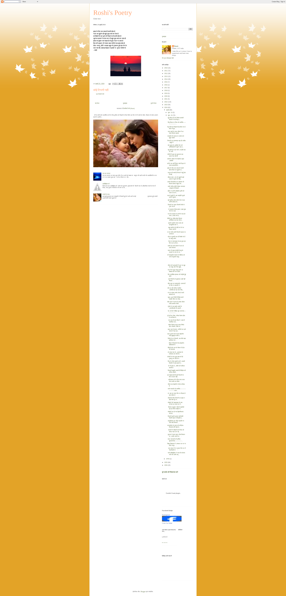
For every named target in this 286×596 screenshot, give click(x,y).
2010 (166, 68)
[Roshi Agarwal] (172, 521)
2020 (166, 96)
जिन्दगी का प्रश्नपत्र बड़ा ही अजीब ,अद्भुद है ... (176, 141)
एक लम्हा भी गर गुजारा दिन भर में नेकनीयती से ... (176, 449)
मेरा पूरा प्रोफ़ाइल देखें (167, 58)
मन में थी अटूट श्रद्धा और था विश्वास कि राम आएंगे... (175, 270)
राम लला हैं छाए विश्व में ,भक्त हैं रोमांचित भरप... (176, 321)
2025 (166, 462)
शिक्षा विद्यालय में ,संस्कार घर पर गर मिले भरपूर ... (176, 444)
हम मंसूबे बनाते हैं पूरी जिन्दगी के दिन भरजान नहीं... (175, 376)
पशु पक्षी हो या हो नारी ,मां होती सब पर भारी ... (176, 150)
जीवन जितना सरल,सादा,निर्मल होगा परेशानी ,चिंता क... (175, 325)
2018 (166, 90)
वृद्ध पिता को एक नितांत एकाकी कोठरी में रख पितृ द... (175, 118)
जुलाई (168, 110)
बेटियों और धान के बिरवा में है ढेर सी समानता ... (176, 348)
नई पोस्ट (97, 103)
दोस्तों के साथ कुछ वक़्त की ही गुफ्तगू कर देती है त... (175, 357)
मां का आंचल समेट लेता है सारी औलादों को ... (175, 293)
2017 (166, 88)
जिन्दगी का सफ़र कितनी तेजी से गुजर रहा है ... (175, 205)
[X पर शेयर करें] (118, 84)
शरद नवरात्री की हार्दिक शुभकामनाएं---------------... (175, 440)
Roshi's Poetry (112, 12)
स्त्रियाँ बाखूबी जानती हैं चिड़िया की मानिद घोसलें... (176, 371)
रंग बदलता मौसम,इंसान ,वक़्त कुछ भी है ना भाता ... (176, 210)
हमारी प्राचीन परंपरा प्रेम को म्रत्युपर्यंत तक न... (175, 224)
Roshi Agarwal (166, 515)
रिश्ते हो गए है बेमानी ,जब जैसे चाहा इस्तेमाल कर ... (176, 339)
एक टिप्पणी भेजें (100, 94)
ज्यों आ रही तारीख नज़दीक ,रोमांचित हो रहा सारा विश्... (175, 289)
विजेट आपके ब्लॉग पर (164, 542)
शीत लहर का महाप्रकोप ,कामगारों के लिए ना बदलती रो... (176, 284)
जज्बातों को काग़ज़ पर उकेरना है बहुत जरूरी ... (175, 137)
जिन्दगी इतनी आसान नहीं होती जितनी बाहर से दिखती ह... (175, 417)
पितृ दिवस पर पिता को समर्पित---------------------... (176, 123)
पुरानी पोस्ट (153, 103)
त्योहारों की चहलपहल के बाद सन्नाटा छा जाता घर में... (174, 403)
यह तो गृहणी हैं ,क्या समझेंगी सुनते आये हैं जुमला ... (176, 196)
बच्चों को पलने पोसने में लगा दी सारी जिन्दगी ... (175, 246)
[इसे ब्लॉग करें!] (115, 84)
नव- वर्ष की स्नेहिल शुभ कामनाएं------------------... (176, 312)
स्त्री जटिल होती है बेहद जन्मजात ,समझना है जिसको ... (176, 187)
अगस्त (168, 459)
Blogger (143, 591)
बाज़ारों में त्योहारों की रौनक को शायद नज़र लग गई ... (175, 430)
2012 (166, 73)
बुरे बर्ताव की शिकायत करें (170, 472)
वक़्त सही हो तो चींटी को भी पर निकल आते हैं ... (175, 228)
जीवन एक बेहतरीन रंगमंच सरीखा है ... (176, 385)
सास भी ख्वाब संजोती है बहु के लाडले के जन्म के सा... (175, 251)
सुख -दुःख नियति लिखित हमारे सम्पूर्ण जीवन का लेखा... (175, 298)
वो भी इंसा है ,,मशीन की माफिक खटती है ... (176, 366)
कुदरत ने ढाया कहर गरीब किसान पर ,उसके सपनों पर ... (176, 435)
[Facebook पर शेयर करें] (120, 84)
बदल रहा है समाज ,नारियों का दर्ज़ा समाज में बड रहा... (176, 330)
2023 (166, 104)
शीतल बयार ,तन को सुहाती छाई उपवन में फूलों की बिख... (175, 178)
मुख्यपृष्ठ (125, 103)
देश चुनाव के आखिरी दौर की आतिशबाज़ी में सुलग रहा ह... (175, 146)
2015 (166, 82)
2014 (166, 79)
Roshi (176, 46)
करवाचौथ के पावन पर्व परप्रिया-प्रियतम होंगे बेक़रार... (175, 426)
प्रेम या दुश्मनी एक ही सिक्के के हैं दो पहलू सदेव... (176, 237)
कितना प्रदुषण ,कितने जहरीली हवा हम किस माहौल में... (175, 408)
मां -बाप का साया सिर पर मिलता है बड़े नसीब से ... (176, 394)
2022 (166, 102)
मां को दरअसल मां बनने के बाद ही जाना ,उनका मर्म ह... (176, 214)
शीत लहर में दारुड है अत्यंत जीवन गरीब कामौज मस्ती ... (176, 302)
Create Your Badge (167, 523)
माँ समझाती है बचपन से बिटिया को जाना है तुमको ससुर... (176, 256)
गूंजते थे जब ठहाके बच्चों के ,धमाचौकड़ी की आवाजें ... (175, 307)
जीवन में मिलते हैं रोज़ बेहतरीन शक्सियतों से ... (175, 344)
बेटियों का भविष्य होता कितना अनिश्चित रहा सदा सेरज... (175, 219)
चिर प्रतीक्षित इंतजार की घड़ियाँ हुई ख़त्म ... (176, 275)
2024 (166, 107)
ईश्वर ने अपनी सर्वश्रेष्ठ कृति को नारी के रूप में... (175, 192)
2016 (166, 85)
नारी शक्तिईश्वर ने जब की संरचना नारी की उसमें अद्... (176, 453)
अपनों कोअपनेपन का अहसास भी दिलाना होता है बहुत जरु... (175, 182)
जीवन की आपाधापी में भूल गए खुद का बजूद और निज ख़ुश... (176, 266)
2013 (166, 76)
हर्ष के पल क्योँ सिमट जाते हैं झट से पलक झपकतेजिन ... (176, 164)
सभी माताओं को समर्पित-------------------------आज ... (176, 389)
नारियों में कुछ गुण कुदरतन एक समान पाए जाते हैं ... (175, 155)
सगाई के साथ (106, 194)
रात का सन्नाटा (106, 173)
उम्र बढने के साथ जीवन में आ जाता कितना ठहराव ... (175, 132)
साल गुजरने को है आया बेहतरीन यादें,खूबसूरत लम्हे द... (175, 335)
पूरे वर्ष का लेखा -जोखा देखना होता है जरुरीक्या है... (176, 316)
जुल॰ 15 (170, 115)
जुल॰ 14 (170, 112)
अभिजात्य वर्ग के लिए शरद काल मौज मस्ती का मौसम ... (176, 380)
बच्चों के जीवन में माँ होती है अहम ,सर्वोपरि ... (175, 159)
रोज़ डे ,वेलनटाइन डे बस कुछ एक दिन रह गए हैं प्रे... (176, 242)
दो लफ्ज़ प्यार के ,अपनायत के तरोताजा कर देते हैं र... (175, 353)
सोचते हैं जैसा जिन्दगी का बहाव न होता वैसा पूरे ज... (176, 399)
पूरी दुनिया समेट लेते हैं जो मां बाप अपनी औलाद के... (176, 201)
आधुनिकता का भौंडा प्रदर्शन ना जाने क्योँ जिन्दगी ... (175, 421)
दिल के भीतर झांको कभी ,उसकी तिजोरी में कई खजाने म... (176, 362)
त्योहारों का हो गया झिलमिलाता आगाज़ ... (175, 412)
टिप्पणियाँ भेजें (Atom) (129, 108)
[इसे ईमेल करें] (113, 84)
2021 (166, 99)
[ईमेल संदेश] (109, 83)
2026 (166, 465)
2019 (166, 93)
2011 (166, 71)
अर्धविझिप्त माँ (105, 184)
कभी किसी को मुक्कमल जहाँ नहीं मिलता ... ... (176, 280)
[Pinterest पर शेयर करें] (122, 84)
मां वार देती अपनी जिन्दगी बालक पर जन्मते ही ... (176, 233)
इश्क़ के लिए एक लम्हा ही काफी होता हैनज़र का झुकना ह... (175, 169)
